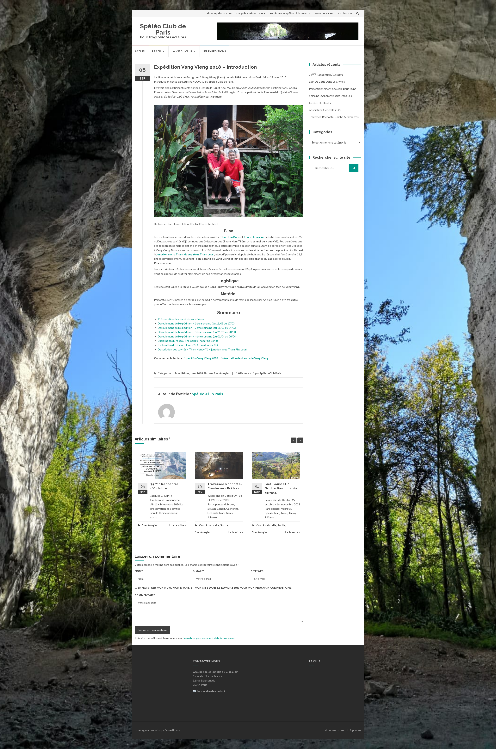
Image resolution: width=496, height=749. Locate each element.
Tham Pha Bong (230, 237)
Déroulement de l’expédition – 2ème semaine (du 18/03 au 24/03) (197, 327)
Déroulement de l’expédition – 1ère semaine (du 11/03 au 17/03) (196, 323)
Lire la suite (176, 525)
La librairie (345, 13)
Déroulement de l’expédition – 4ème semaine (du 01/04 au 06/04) (197, 336)
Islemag (140, 730)
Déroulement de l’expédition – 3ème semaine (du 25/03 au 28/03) (197, 332)
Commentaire (145, 595)
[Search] (353, 168)
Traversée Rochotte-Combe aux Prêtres (334, 116)
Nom (139, 571)
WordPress (172, 730)
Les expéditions (214, 51)
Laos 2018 (196, 373)
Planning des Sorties (219, 13)
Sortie (224, 525)
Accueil (140, 51)
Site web (257, 571)
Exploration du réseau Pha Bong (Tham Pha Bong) (188, 340)
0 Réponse (244, 373)
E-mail (198, 571)
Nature (208, 373)
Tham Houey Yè (254, 237)
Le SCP (156, 51)
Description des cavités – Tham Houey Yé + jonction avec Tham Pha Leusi (202, 349)
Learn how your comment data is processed (209, 638)
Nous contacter (324, 13)
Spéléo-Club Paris (271, 373)
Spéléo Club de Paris (163, 29)
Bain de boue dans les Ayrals (327, 81)
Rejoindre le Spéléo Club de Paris (290, 13)
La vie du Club (181, 51)
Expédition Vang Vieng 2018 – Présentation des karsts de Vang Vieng (226, 358)
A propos (355, 730)
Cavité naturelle (209, 525)
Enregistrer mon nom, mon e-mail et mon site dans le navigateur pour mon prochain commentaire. (215, 587)
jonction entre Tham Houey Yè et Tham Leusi (185, 254)
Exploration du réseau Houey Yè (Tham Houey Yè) (188, 345)
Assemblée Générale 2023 (325, 110)
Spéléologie (221, 373)
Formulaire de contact (210, 691)
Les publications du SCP (250, 13)
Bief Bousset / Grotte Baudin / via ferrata (281, 488)
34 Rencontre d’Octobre (326, 74)
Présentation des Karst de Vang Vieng (181, 319)
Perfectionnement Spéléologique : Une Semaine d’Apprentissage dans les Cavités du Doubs (332, 96)
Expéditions (182, 373)
